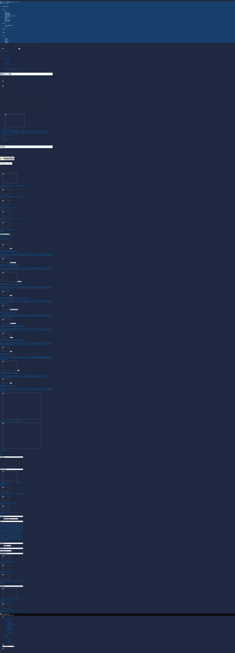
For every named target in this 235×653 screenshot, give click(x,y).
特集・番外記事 (10, 632)
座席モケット (5, 234)
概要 (6, 61)
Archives (1, 545)
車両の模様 (9, 629)
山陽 (1, 234)
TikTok (8, 642)
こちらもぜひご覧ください (11, 70)
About (4, 464)
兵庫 (3, 235)
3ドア (1, 235)
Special (6, 631)
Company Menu (8, 618)
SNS (6, 636)
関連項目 (7, 63)
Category (2, 518)
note (8, 640)
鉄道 (9, 234)
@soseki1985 (10, 466)
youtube (8, 639)
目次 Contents (3, 55)
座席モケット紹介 (6, 58)
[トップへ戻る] (0, 651)
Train (6, 619)
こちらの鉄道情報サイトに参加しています (14, 68)
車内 (8, 620)
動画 (8, 627)
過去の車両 (9, 622)
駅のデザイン (10, 628)
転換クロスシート (11, 235)
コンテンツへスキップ (5, 0)
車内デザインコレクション (13, 624)
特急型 (5, 235)
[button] (9, 51)
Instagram (9, 641)
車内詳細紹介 (10, 623)
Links (6, 635)
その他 (3, 66)
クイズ (8, 633)
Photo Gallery (7, 60)
